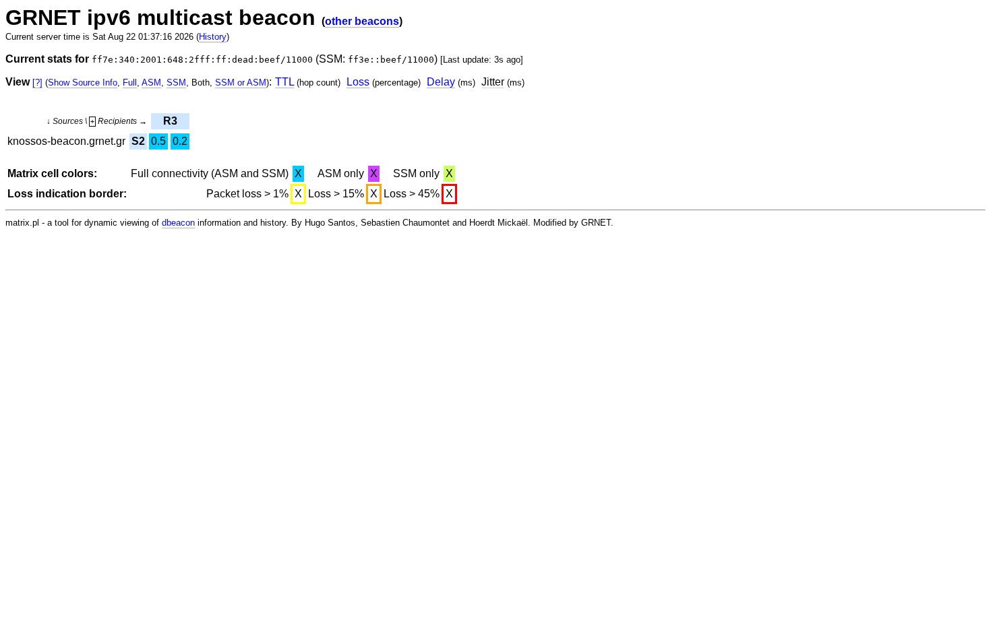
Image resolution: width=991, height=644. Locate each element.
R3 (170, 121)
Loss (358, 82)
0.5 (158, 141)
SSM (176, 82)
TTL (284, 82)
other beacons (362, 21)
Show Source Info (82, 82)
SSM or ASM (240, 82)
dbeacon (178, 223)
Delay (441, 82)
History (213, 37)
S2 (138, 141)
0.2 (180, 141)
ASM (151, 82)
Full (130, 82)
